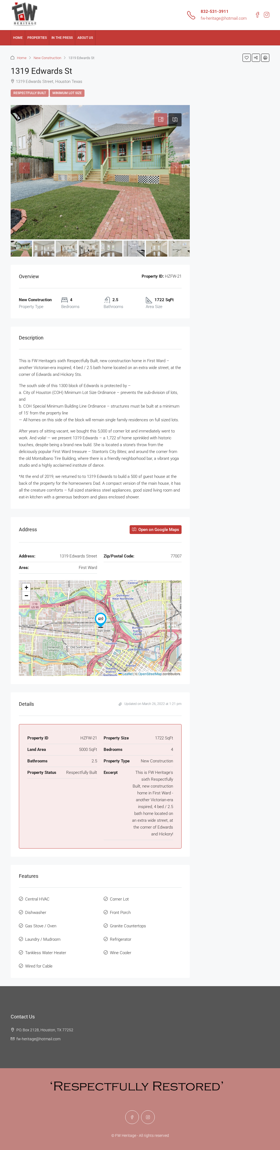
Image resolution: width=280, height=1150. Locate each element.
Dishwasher (35, 912)
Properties (37, 38)
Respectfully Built (29, 93)
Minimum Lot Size (67, 93)
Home (18, 38)
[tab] (160, 119)
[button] (247, 58)
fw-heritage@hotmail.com (224, 18)
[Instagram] (148, 1117)
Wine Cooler (120, 952)
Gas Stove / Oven (40, 926)
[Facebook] (132, 1117)
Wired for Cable (38, 966)
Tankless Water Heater (45, 952)
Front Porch (120, 912)
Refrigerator (120, 939)
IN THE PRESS (62, 38)
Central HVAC (37, 899)
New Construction (47, 58)
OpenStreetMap (150, 673)
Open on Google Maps (158, 529)
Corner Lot (119, 899)
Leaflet (127, 673)
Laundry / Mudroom (42, 939)
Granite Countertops (128, 926)
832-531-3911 (215, 11)
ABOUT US (85, 38)
